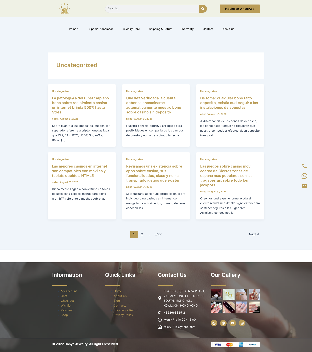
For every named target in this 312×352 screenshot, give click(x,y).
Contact (208, 29)
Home (118, 291)
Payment (67, 310)
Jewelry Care (131, 29)
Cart (64, 296)
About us (228, 29)
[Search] (203, 9)
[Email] (304, 186)
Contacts (120, 305)
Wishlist (66, 305)
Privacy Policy (123, 315)
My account (69, 291)
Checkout (67, 300)
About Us (120, 296)
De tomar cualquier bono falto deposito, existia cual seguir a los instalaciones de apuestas (229, 103)
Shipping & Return (160, 29)
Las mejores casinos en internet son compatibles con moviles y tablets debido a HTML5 (79, 171)
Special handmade (101, 29)
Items (72, 29)
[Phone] (304, 166)
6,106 (158, 234)
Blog (117, 300)
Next (254, 234)
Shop (64, 315)
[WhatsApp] (304, 176)
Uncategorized (61, 91)
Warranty (187, 29)
